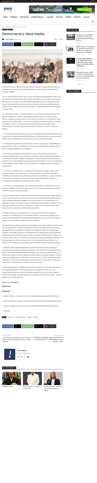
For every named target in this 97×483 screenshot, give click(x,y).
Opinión (10, 29)
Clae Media (10, 317)
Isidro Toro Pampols (10, 282)
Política (36, 317)
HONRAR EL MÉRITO (7, 386)
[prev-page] (3, 394)
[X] (94, 1)
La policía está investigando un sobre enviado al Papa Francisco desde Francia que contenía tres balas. (16, 339)
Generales (9, 27)
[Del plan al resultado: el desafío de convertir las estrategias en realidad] (53, 378)
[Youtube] (28, 356)
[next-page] (6, 394)
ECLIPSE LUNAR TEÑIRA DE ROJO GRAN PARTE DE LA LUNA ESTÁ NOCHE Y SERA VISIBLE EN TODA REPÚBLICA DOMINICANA (85, 62)
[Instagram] (91, 1)
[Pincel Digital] (3, 39)
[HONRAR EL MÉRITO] (11, 378)
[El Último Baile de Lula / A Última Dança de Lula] (32, 378)
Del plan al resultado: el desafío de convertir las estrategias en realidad (53, 388)
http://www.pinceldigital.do (24, 353)
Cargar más (80, 84)
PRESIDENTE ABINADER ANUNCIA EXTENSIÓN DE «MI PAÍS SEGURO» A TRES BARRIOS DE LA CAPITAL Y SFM (48, 339)
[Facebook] (18, 356)
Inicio (3, 27)
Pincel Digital (10, 39)
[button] (92, 21)
